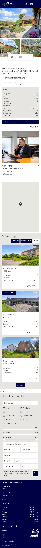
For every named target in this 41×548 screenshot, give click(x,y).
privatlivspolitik (13, 473)
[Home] (11, 4)
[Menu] (37, 4)
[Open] (35, 403)
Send (35, 472)
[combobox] (19, 404)
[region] (20, 207)
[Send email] (38, 127)
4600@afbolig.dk (8, 495)
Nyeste (36, 241)
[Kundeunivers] (31, 4)
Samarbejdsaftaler (8, 545)
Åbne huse (15, 241)
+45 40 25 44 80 (7, 172)
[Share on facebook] (36, 127)
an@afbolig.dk (7, 174)
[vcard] (38, 167)
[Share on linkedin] (31, 127)
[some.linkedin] (8, 526)
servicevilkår (24, 473)
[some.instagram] (12, 526)
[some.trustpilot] (3, 526)
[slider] (4, 429)
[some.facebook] (16, 526)
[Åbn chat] (35, 532)
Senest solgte (26, 241)
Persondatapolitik (8, 541)
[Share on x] (33, 127)
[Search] (26, 4)
